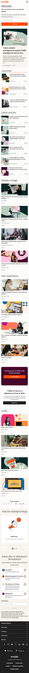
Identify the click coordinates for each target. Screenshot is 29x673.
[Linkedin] (19, 644)
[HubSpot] (14, 657)
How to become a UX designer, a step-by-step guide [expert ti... (14, 336)
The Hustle (8, 570)
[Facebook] (4, 644)
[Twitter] (15, 644)
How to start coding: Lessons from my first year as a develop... (18, 75)
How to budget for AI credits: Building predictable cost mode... (17, 158)
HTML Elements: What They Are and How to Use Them (13, 449)
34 (16, 504)
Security (8, 666)
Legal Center (10, 663)
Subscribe (14, 608)
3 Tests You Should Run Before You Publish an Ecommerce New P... (18, 100)
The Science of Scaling (12, 584)
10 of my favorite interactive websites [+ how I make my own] (14, 264)
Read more (18, 402)
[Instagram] (8, 644)
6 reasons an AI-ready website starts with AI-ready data (18, 117)
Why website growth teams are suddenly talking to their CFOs (17, 137)
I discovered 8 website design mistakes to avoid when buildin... (13, 242)
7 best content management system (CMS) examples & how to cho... (14, 50)
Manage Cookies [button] (14, 669)
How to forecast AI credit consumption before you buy (16, 148)
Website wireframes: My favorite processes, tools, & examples (14, 197)
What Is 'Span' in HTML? (7, 427)
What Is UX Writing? (6, 357)
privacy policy (16, 617)
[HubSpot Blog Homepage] (5, 2)
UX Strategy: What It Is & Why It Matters (11, 314)
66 (20, 504)
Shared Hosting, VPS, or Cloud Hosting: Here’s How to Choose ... (18, 88)
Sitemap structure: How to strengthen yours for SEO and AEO (18, 168)
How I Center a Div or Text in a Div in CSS (11, 491)
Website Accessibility (18, 666)
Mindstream (9, 593)
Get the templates (14, 376)
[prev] (3, 548)
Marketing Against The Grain (14, 576)
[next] (26, 548)
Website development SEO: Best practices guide (17, 127)
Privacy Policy (19, 663)
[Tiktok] (26, 644)
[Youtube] (11, 644)
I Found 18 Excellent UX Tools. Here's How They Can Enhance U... (14, 293)
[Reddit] (23, 644)
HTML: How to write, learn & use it (9, 470)
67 (23, 504)
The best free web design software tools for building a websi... (14, 219)
